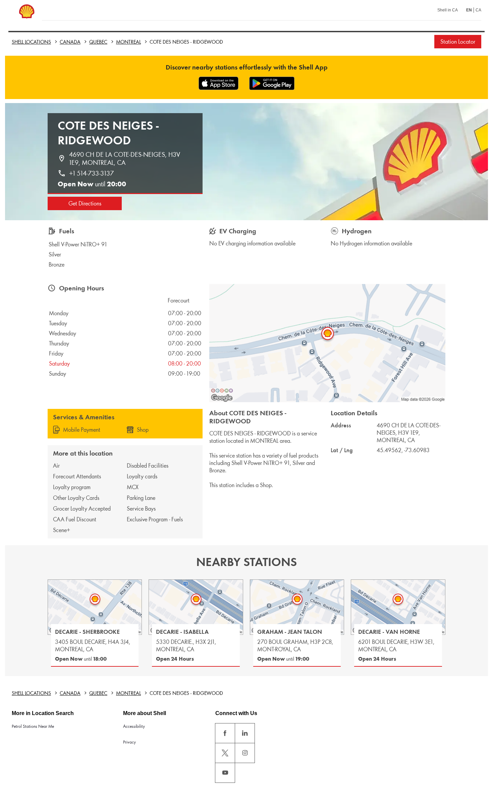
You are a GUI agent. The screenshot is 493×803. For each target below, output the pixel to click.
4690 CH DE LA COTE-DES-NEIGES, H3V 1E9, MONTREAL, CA (125, 158)
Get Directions (84, 203)
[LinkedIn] (245, 733)
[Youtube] (225, 773)
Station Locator (457, 41)
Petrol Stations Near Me (33, 726)
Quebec (98, 42)
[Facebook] (225, 733)
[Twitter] (225, 753)
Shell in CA (447, 10)
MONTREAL (128, 42)
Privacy (129, 742)
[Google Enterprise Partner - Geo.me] (222, 390)
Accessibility (134, 726)
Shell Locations (31, 42)
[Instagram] (245, 753)
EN (469, 10)
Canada (70, 42)
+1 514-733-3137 (91, 173)
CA (478, 10)
